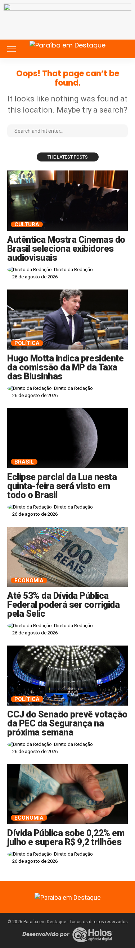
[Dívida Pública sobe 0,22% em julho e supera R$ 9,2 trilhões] (67, 794)
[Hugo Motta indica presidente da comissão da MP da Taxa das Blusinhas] (67, 320)
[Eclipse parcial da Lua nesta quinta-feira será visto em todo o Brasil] (67, 438)
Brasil (24, 462)
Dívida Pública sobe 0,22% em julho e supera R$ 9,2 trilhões (65, 837)
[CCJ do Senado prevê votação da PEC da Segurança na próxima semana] (67, 676)
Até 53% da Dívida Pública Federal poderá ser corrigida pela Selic (63, 605)
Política (27, 343)
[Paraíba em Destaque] (67, 44)
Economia (29, 580)
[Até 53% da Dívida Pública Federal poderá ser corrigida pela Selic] (67, 557)
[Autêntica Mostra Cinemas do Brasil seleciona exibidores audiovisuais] (67, 200)
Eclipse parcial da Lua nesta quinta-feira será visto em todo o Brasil (62, 486)
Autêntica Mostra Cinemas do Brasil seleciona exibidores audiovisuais (66, 248)
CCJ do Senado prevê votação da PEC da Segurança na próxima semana (67, 723)
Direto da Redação (73, 269)
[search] (122, 49)
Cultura (26, 224)
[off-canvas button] (11, 49)
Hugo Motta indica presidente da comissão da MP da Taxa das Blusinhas (65, 367)
